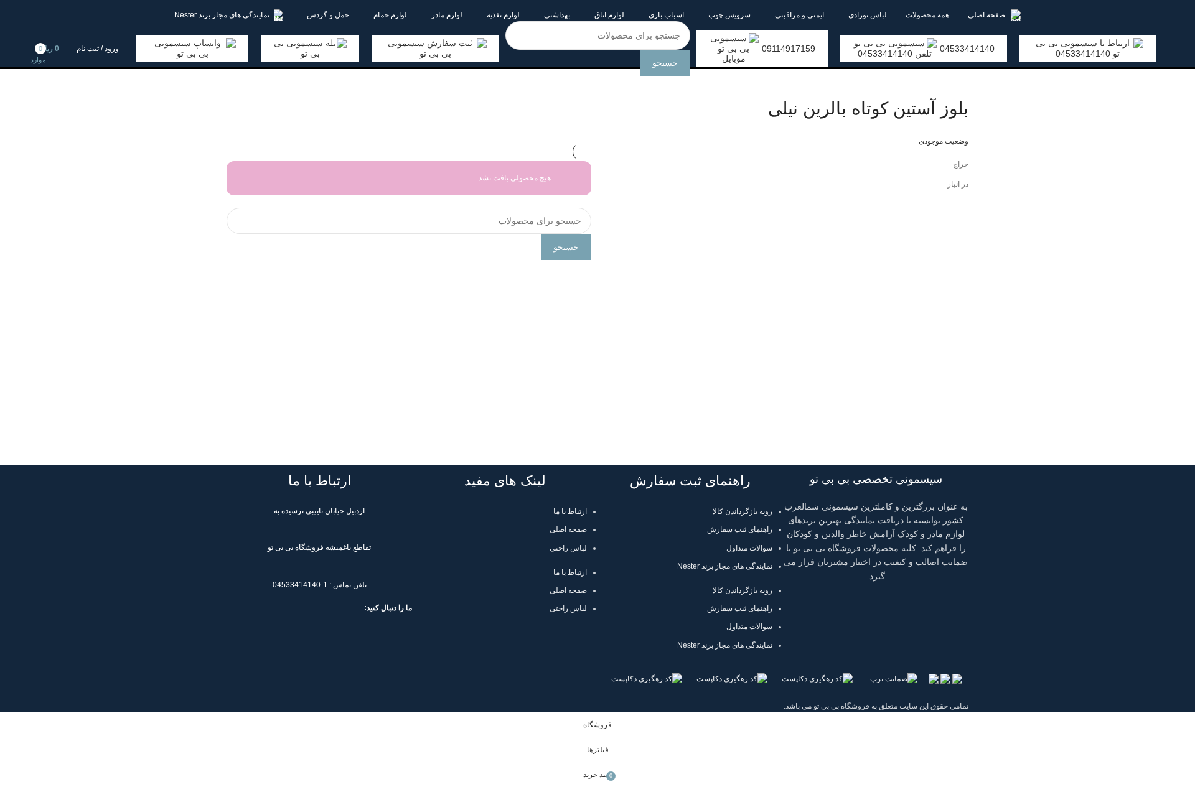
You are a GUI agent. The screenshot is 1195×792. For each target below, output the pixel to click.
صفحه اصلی (568, 529)
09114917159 (788, 49)
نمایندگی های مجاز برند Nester (724, 566)
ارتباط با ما (570, 511)
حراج (960, 164)
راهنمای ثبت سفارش (739, 529)
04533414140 (967, 49)
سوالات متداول (749, 548)
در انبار (957, 184)
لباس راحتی (568, 548)
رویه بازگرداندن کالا (742, 511)
